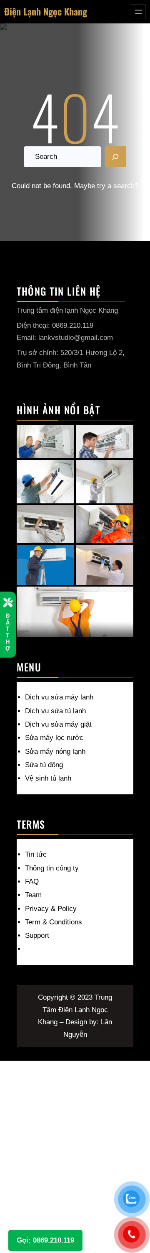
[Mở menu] (138, 11)
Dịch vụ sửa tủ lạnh (55, 711)
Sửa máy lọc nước (54, 738)
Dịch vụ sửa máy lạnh (59, 697)
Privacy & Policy (51, 909)
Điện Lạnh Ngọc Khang (45, 11)
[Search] (115, 156)
